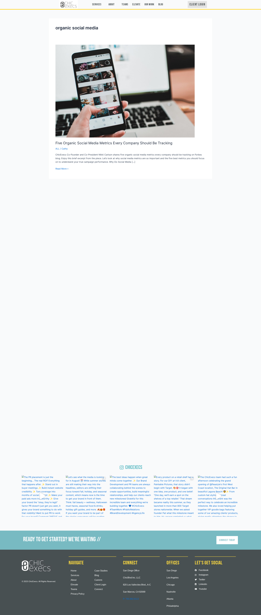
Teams (125, 4)
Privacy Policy (77, 594)
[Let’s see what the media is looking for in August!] (86, 496)
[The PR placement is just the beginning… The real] (42, 496)
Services (96, 4)
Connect (98, 589)
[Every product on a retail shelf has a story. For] (174, 496)
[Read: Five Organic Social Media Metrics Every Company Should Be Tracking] (125, 90)
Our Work (149, 4)
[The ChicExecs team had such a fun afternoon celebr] (218, 496)
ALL (57, 148)
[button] (98, 4)
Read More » (62, 168)
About (111, 4)
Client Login (100, 584)
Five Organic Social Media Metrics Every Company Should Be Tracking (113, 143)
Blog (160, 4)
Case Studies (101, 571)
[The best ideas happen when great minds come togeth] (130, 496)
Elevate (136, 4)
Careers (98, 580)
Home (74, 571)
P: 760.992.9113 (131, 599)
